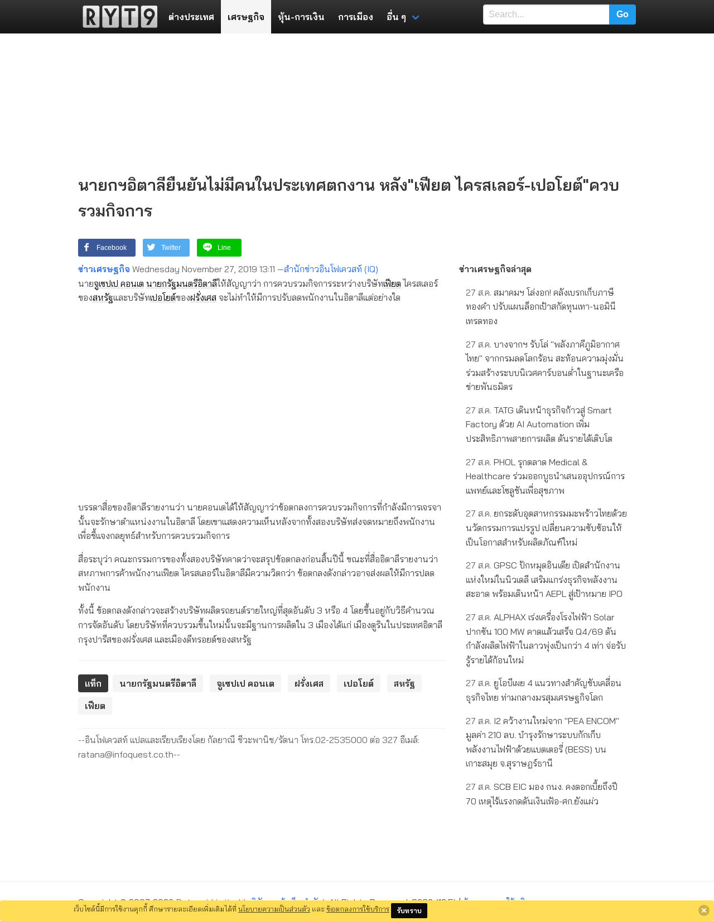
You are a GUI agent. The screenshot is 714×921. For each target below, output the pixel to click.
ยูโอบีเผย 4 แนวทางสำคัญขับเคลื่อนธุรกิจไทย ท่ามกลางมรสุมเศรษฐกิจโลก (543, 690)
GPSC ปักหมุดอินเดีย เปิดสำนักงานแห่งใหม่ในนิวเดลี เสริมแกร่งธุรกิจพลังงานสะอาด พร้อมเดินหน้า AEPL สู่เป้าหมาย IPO (544, 579)
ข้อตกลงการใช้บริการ (357, 908)
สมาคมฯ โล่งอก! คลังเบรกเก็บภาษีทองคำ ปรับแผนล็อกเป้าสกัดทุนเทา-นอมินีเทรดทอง (541, 306)
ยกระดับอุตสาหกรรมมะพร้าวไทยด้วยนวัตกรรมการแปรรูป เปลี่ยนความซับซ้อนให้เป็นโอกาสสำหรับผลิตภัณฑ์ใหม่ (546, 527)
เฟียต (392, 283)
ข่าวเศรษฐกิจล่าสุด (495, 268)
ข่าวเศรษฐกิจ (104, 268)
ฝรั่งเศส (203, 297)
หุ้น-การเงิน (301, 16)
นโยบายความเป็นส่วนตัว (274, 908)
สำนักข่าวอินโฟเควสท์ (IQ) (331, 268)
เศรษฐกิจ (246, 16)
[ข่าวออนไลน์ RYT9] (116, 16)
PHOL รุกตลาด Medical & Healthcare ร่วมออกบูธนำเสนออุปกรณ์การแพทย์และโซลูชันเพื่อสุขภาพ (545, 476)
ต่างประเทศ (191, 16)
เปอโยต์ (163, 297)
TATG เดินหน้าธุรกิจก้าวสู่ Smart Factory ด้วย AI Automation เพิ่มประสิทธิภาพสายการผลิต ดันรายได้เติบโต (539, 424)
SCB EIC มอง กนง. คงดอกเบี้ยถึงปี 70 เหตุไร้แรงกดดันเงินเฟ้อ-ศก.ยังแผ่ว (541, 794)
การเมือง (355, 16)
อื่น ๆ (396, 16)
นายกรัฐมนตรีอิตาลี (181, 283)
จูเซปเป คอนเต (119, 283)
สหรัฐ (103, 297)
